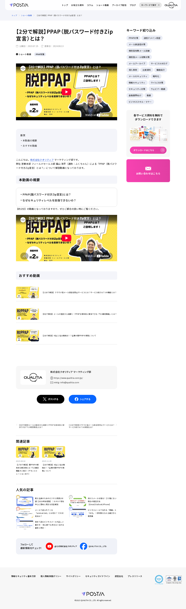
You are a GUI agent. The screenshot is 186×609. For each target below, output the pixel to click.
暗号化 (156, 76)
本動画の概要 (30, 140)
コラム (90, 5)
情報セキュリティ (137, 82)
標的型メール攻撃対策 (139, 57)
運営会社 (119, 576)
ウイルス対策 (157, 82)
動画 (149, 95)
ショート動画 (102, 5)
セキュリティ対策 (137, 89)
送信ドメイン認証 (152, 38)
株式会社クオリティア (42, 159)
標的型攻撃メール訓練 (139, 50)
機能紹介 (161, 69)
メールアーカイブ (137, 63)
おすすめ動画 (30, 145)
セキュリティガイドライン (97, 576)
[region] (93, 15)
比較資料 (147, 69)
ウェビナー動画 (158, 89)
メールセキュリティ (138, 76)
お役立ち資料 (77, 5)
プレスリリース (135, 576)
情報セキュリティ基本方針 (23, 576)
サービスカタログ (159, 63)
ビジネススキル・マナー (140, 101)
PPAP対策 (133, 38)
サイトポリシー (73, 576)
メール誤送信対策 (137, 44)
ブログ (133, 5)
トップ (65, 5)
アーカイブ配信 (119, 5)
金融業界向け (135, 95)
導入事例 (133, 69)
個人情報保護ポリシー (51, 576)
